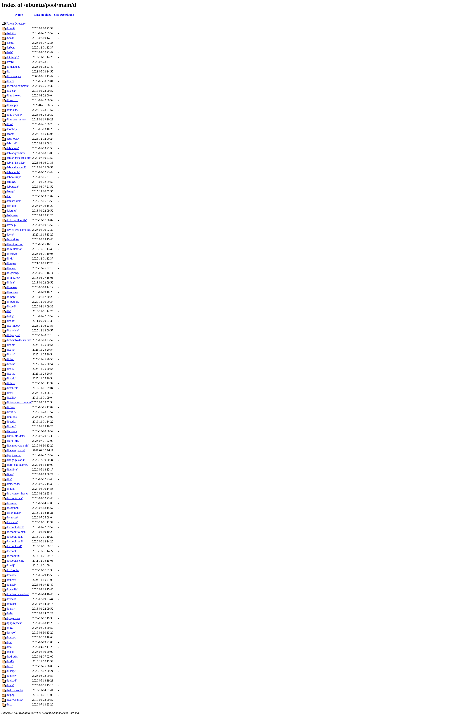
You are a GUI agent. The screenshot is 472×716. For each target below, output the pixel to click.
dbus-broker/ (13, 95)
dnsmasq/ (11, 503)
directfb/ (11, 421)
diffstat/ (10, 407)
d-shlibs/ (11, 33)
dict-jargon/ (13, 335)
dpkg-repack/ (14, 623)
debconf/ (11, 143)
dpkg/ (9, 627)
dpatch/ (10, 608)
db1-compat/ (13, 76)
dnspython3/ (13, 512)
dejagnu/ (11, 210)
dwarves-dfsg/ (14, 699)
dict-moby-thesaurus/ (18, 340)
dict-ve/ (10, 373)
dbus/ (9, 124)
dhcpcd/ (11, 306)
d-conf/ (10, 28)
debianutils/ (13, 172)
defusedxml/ (13, 201)
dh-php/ (10, 296)
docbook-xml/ (14, 541)
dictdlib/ (11, 397)
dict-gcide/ (12, 330)
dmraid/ (10, 488)
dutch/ (10, 685)
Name (19, 14)
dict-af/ (10, 320)
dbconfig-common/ (17, 85)
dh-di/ (9, 258)
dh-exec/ (11, 268)
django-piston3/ (15, 459)
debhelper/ (12, 148)
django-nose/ (13, 455)
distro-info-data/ (15, 435)
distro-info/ (12, 440)
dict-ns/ (10, 349)
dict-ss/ (10, 354)
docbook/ (11, 551)
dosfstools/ (12, 570)
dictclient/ (12, 388)
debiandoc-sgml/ (16, 167)
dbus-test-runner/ (16, 119)
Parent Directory (16, 23)
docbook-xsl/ (14, 546)
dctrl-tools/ (12, 138)
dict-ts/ (10, 368)
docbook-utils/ (14, 536)
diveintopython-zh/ (17, 445)
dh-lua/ (10, 282)
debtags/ (11, 181)
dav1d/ (10, 61)
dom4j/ (10, 565)
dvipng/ (10, 694)
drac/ (9, 646)
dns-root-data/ (14, 498)
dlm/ (9, 479)
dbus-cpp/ (12, 105)
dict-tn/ (10, 364)
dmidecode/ (13, 483)
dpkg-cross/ (13, 618)
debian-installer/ (15, 162)
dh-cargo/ (12, 253)
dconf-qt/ (11, 129)
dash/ (9, 52)
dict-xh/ (10, 378)
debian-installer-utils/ (18, 157)
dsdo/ (9, 666)
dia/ (8, 311)
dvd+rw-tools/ (14, 690)
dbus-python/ (14, 114)
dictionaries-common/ (19, 402)
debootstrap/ (13, 177)
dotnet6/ (11, 579)
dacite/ (10, 42)
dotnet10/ (11, 589)
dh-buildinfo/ (14, 248)
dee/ (8, 196)
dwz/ (9, 704)
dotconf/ (11, 575)
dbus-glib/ (12, 109)
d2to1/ (10, 37)
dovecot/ (11, 599)
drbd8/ (10, 661)
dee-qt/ (10, 191)
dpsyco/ (10, 632)
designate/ (12, 215)
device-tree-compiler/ (18, 229)
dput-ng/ (11, 637)
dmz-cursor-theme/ (17, 493)
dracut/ (10, 651)
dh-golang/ (12, 272)
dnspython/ (12, 507)
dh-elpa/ (11, 263)
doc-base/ (12, 522)
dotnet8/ (11, 584)
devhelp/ (11, 224)
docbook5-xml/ (15, 560)
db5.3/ (10, 81)
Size (56, 14)
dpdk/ (9, 613)
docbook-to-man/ (16, 531)
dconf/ (10, 133)
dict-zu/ (10, 383)
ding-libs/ (11, 416)
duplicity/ (11, 675)
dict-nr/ (10, 344)
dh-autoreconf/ (14, 244)
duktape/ (11, 670)
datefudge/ (12, 57)
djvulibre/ (12, 469)
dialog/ (10, 316)
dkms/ (9, 474)
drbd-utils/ (12, 656)
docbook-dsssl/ (15, 527)
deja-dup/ (11, 205)
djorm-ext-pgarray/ (17, 464)
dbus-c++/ (12, 100)
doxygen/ (11, 603)
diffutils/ (11, 412)
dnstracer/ (12, 517)
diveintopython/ (15, 450)
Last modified (42, 14)
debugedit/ (12, 186)
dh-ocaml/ (12, 292)
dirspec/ (10, 426)
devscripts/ (12, 239)
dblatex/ (11, 90)
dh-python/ (12, 301)
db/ (8, 71)
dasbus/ (10, 47)
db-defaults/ (13, 66)
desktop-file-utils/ (16, 220)
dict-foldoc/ (13, 325)
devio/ (10, 234)
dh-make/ (11, 287)
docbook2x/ (13, 555)
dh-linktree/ (13, 277)
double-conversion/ (17, 594)
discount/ (11, 431)
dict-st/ (10, 359)
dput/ (9, 642)
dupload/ (11, 680)
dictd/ (9, 392)
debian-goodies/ (15, 153)
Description (67, 14)
